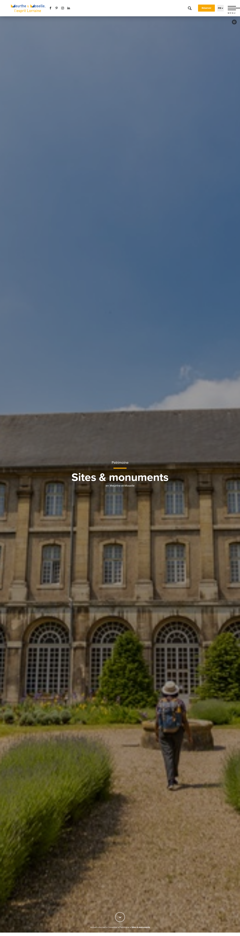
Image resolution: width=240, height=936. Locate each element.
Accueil (93, 927)
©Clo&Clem (234, 22)
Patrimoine (120, 462)
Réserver (206, 8)
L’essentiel (112, 927)
